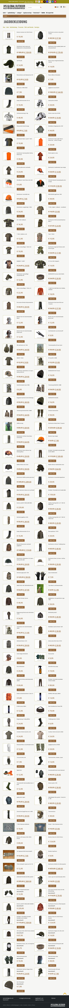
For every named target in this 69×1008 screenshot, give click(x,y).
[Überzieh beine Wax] (40, 959)
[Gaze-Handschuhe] (40, 575)
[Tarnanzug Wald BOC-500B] (40, 388)
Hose (4, 27)
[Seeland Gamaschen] (40, 413)
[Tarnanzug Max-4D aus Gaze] (40, 348)
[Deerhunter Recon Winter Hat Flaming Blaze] (9, 453)
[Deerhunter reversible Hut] (9, 197)
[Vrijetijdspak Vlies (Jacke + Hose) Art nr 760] (40, 800)
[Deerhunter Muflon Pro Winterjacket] (40, 867)
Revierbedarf (36, 13)
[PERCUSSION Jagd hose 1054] (40, 197)
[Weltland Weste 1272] (9, 644)
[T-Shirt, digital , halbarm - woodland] (40, 210)
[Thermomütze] (40, 814)
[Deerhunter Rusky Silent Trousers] (40, 426)
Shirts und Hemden (28, 27)
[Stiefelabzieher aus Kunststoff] (40, 334)
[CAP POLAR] (9, 63)
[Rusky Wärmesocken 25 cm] (9, 534)
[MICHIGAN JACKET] (40, 615)
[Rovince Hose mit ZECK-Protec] (40, 840)
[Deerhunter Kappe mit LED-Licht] (40, 934)
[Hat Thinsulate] (9, 985)
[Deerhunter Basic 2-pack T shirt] (9, 142)
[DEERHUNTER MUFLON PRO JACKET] (9, 880)
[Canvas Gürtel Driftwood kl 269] (40, 946)
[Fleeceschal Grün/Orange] (9, 129)
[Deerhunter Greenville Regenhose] (40, 480)
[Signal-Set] (9, 773)
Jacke (7, 27)
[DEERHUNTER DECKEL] (40, 401)
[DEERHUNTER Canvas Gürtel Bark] (40, 277)
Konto (29, 1005)
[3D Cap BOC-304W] (40, 361)
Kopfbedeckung (13, 27)
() (64, 7)
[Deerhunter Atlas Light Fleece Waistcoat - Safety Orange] (40, 142)
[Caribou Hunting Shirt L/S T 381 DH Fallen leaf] (40, 506)
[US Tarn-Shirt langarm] (40, 264)
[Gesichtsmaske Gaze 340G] (9, 388)
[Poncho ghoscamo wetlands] (9, 170)
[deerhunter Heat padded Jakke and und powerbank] (40, 49)
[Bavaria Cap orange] (40, 439)
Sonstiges (36, 27)
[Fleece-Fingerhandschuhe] (9, 892)
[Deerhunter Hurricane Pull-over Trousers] (40, 305)
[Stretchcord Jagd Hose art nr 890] (9, 814)
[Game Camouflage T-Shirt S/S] (9, 250)
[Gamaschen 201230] (40, 103)
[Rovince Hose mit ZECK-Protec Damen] (40, 919)
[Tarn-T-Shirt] (40, 237)
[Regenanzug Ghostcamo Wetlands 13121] (9, 615)
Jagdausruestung (27, 13)
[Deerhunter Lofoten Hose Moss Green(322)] (9, 439)
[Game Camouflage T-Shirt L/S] (9, 291)
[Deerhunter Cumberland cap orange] (40, 170)
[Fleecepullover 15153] (40, 534)
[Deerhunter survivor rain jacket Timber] (40, 35)
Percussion (20, 27)
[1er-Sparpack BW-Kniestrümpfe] (9, 854)
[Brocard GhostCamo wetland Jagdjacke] (9, 547)
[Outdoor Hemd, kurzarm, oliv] (9, 735)
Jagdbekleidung (11, 13)
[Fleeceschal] (40, 656)
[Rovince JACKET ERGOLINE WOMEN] (9, 907)
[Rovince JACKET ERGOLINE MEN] (9, 506)
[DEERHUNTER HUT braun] (40, 374)
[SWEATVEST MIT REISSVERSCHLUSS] (9, 588)
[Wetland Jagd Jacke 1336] (9, 575)
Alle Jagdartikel (49, 13)
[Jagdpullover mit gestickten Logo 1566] (40, 601)
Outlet (43, 13)
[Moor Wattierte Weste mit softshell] (9, 493)
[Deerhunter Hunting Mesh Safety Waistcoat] (9, 156)
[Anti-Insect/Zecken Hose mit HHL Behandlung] (40, 892)
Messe (8, 1005)
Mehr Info (20, 41)
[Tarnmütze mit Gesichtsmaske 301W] (9, 630)
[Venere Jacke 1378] (40, 786)
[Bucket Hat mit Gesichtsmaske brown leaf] (9, 334)
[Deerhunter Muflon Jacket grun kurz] (9, 480)
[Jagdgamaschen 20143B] (40, 747)
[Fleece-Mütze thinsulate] (40, 78)
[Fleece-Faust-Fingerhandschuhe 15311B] (40, 63)
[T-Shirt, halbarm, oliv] (9, 237)
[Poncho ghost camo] (40, 156)
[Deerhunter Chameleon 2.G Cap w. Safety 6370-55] (9, 374)
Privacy (33, 1005)
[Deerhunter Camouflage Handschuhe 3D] (9, 277)
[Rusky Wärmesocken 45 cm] (9, 103)
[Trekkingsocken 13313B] (40, 722)
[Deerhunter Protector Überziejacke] (40, 907)
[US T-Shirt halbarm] (9, 223)
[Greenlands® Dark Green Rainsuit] (40, 773)
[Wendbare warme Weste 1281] (40, 630)
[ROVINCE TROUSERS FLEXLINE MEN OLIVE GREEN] (40, 453)
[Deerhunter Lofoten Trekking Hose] (40, 547)
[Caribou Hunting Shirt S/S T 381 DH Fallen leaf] (40, 520)
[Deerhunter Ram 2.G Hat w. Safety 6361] (40, 561)
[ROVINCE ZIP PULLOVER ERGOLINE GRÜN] (9, 682)
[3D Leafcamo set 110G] (9, 348)
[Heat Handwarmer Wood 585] (40, 709)
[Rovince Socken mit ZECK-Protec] (9, 35)
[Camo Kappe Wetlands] (9, 656)
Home (5, 16)
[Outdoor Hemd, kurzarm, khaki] (40, 735)
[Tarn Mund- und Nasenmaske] (40, 588)
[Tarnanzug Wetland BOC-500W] (9, 413)
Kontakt (25, 1005)
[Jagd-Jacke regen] (9, 800)
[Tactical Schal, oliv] (9, 760)
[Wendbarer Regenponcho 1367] (40, 129)
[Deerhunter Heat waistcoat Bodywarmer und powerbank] (9, 49)
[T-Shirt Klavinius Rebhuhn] (9, 827)
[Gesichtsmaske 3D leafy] (40, 972)
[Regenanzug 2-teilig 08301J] (9, 722)
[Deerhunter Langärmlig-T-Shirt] (9, 210)
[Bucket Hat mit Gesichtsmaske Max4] (9, 319)
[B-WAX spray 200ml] (9, 709)
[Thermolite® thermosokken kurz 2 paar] (9, 786)
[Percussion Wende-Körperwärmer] (9, 305)
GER (57, 7)
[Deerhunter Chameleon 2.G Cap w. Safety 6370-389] (9, 561)
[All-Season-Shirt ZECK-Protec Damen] (9, 934)
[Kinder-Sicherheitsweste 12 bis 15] (9, 696)
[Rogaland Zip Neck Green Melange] (9, 401)
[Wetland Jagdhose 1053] (9, 520)
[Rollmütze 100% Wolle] (9, 91)
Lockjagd (19, 13)
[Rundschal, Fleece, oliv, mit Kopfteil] (9, 946)
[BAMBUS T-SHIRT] (9, 264)
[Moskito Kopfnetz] (40, 854)
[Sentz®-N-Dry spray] (40, 669)
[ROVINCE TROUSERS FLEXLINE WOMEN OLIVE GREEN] (9, 919)
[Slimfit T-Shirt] (9, 361)
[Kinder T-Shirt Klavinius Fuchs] (40, 827)
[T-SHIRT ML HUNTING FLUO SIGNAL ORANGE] (40, 291)
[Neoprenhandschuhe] (9, 959)
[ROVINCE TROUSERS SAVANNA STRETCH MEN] (40, 682)
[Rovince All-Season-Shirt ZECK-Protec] (9, 840)
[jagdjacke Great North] (40, 91)
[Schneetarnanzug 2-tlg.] (9, 116)
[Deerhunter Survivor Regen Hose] (9, 972)
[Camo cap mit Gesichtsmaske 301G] (40, 880)
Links (21, 1005)
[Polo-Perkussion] (9, 669)
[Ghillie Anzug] (9, 426)
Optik (4, 13)
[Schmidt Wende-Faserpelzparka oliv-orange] (40, 183)
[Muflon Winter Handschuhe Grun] (40, 467)
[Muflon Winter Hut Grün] (9, 467)
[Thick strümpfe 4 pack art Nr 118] (9, 867)
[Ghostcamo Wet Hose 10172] (40, 644)
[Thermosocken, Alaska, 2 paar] (40, 760)
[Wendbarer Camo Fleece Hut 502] (9, 183)
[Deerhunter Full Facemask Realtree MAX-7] (40, 223)
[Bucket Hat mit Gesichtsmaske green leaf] (40, 319)
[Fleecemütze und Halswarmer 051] (9, 78)
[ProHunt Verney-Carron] (9, 601)
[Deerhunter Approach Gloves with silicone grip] (40, 250)
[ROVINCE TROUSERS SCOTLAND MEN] (40, 493)
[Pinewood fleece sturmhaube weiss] (9, 747)
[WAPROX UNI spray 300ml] (40, 696)
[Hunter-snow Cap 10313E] (40, 116)
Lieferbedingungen (15, 1005)
